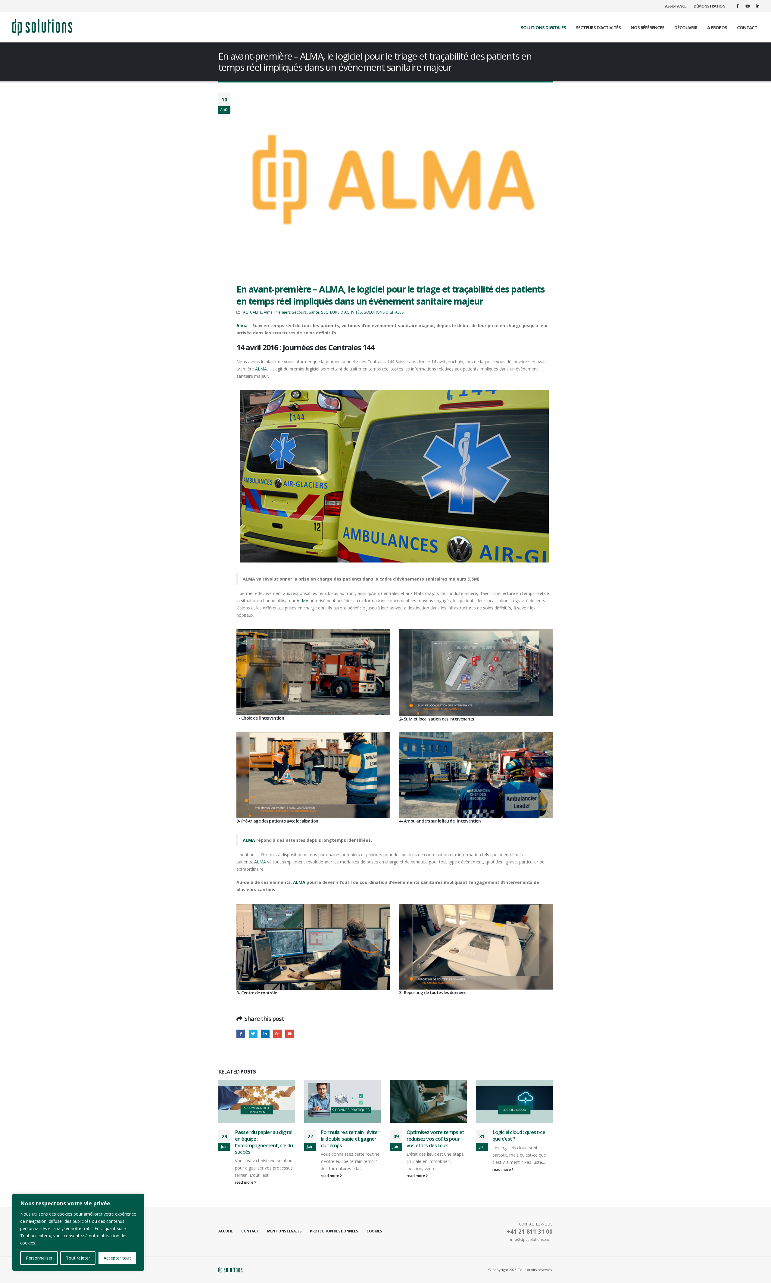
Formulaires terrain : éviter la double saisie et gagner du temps (264, 1139)
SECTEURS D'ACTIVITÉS (341, 312)
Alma (268, 312)
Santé (314, 312)
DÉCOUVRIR (685, 27)
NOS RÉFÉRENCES (647, 27)
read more (244, 1175)
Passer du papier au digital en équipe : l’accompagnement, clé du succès (521, 1142)
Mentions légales (284, 1231)
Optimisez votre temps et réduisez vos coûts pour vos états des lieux (349, 1139)
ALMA (261, 369)
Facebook (240, 1034)
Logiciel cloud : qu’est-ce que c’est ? (433, 1135)
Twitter (253, 1034)
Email (289, 1034)
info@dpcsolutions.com (531, 1239)
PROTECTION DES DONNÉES (334, 1231)
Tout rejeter (78, 1258)
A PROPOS (717, 27)
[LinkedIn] (757, 6)
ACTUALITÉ (252, 312)
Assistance (675, 6)
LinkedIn (265, 1034)
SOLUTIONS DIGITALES (543, 27)
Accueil (225, 1231)
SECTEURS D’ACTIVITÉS (598, 27)
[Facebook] (737, 6)
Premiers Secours (290, 312)
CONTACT (747, 27)
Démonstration (709, 6)
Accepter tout (117, 1258)
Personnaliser (39, 1258)
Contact (249, 1231)
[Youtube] (747, 6)
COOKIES (374, 1231)
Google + (277, 1034)
